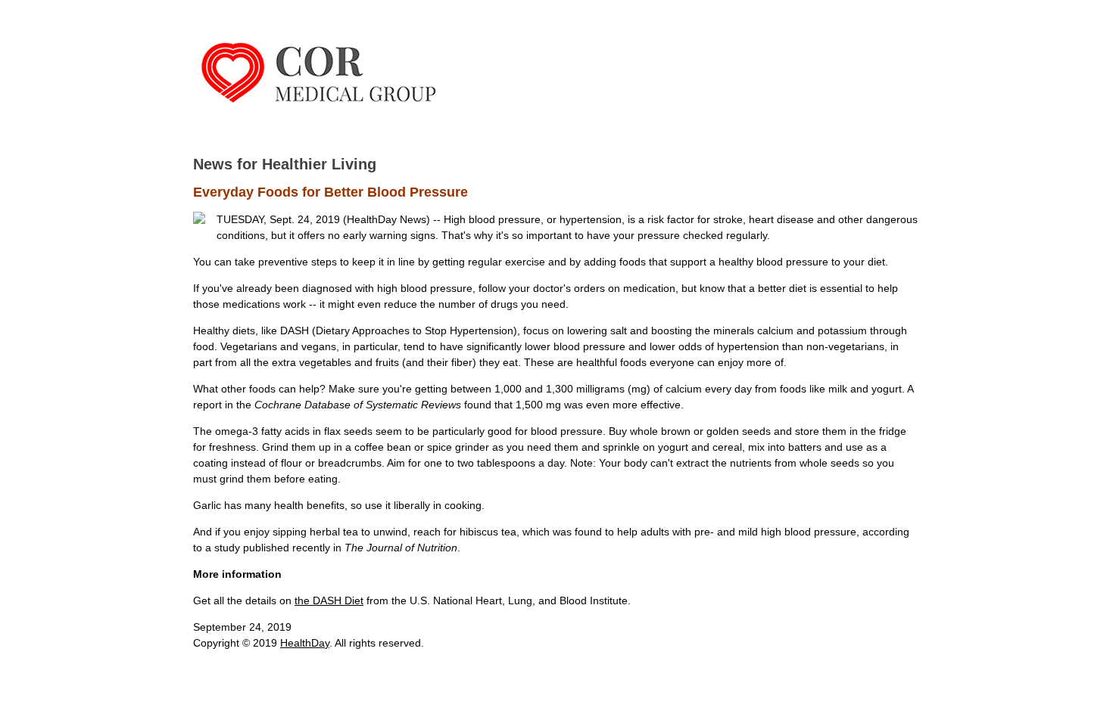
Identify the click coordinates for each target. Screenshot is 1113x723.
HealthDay (304, 643)
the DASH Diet (329, 600)
